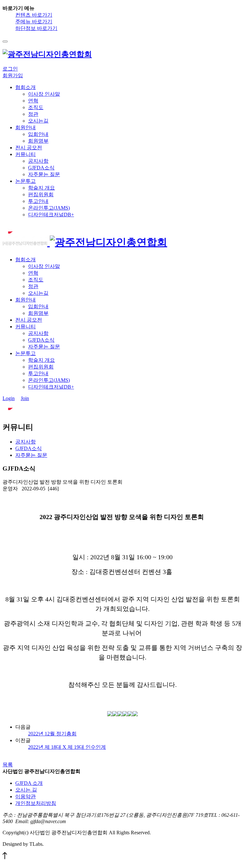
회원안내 (25, 127)
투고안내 (38, 201)
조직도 (35, 107)
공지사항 (38, 161)
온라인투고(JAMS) (49, 208)
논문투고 (25, 181)
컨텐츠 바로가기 (33, 15)
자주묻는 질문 (44, 174)
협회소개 (25, 87)
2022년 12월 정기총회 (52, 733)
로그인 (10, 68)
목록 (8, 764)
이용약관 (25, 796)
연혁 (33, 100)
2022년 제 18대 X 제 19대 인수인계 (67, 747)
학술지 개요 (41, 187)
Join (25, 398)
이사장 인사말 (44, 94)
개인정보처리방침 (35, 803)
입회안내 (38, 134)
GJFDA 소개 (29, 783)
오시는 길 (26, 789)
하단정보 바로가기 (36, 28)
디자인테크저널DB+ (51, 214)
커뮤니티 (25, 154)
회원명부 (38, 141)
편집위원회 (41, 194)
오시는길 (38, 120)
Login (9, 398)
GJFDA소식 (41, 167)
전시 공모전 (28, 147)
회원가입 (13, 75)
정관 (33, 114)
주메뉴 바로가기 (33, 21)
